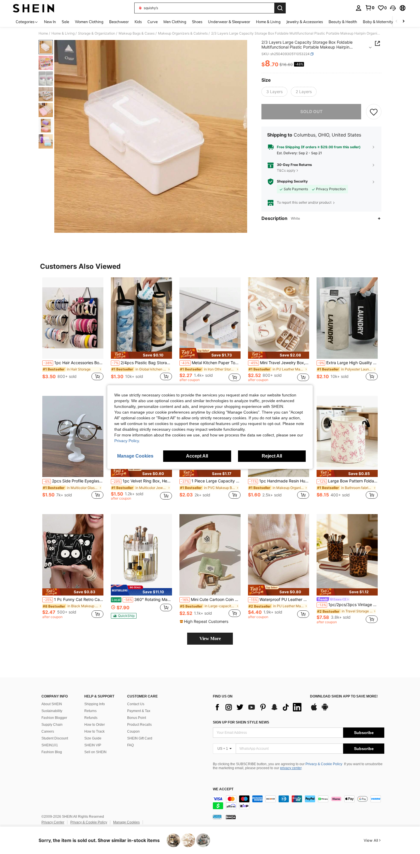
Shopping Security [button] (292, 181)
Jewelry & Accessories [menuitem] (304, 21)
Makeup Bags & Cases (137, 33)
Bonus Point (136, 718)
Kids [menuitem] (138, 21)
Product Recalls (139, 725)
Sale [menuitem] (65, 21)
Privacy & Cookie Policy (323, 764)
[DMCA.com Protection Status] (231, 817)
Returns (90, 711)
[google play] (325, 710)
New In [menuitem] (50, 21)
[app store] (314, 710)
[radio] (274, 92)
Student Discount (54, 738)
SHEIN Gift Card (139, 738)
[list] (258, 707)
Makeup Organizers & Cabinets (183, 33)
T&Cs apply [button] (286, 170)
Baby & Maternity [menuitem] (378, 21)
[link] (370, 7)
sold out (311, 111)
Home (43, 33)
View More (210, 638)
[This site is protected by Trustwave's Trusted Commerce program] (217, 817)
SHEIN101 (49, 745)
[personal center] (358, 8)
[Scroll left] (397, 21)
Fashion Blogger (54, 718)
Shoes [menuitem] (197, 21)
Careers (47, 731)
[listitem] (73, 332)
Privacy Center (52, 822)
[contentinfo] (298, 802)
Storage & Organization (96, 33)
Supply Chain (52, 725)
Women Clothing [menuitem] (89, 21)
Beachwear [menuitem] (119, 21)
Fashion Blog (51, 752)
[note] (141, 355)
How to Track (94, 731)
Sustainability (51, 711)
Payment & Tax (138, 711)
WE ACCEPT (223, 789)
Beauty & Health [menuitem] (343, 21)
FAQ (130, 745)
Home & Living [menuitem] (268, 21)
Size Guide (92, 738)
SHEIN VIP (92, 745)
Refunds (90, 718)
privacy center (290, 768)
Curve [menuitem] (152, 21)
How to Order (94, 725)
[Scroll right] (403, 21)
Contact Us (135, 704)
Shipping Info (94, 704)
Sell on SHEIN (95, 752)
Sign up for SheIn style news (241, 722)
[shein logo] (33, 8)
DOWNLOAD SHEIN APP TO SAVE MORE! (344, 696)
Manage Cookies (126, 822)
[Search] (280, 8)
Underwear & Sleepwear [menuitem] (229, 21)
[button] (392, 8)
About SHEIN (51, 704)
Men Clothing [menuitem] (174, 21)
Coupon (133, 731)
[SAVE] (373, 111)
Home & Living (63, 33)
